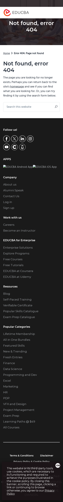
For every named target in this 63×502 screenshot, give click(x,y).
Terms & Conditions (21, 455)
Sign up (8, 208)
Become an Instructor (19, 230)
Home (6, 53)
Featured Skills (14, 345)
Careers (8, 224)
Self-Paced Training (17, 299)
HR (5, 392)
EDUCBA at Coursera (18, 271)
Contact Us (11, 196)
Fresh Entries (13, 357)
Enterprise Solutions (18, 247)
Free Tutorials (13, 265)
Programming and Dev (20, 374)
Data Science (12, 369)
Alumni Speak (13, 190)
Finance (9, 363)
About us (9, 184)
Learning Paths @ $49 (19, 421)
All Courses (11, 427)
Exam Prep (11, 415)
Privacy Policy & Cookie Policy (31, 461)
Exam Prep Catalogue (19, 317)
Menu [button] (54, 12)
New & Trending (15, 351)
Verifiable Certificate (17, 305)
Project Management (18, 410)
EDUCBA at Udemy (17, 276)
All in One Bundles (16, 339)
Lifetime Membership (19, 334)
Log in (7, 202)
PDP (6, 398)
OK (58, 465)
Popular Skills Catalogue (20, 311)
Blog (6, 293)
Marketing (10, 386)
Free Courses (13, 259)
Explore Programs (16, 253)
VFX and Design (14, 404)
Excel (7, 380)
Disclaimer (46, 455)
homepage (17, 86)
